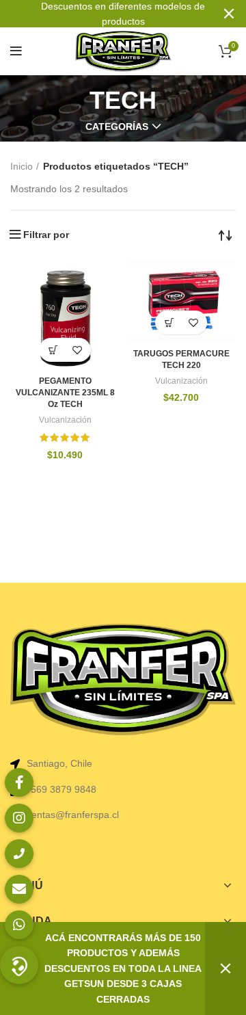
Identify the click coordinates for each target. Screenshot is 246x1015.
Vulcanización (65, 420)
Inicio (21, 166)
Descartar (225, 968)
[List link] (123, 789)
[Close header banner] (229, 13)
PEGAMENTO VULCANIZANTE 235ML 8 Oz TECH (65, 392)
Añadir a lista (77, 350)
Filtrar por (46, 234)
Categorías (116, 126)
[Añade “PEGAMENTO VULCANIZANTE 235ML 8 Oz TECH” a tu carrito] (53, 350)
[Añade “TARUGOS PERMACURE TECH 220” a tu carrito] (169, 322)
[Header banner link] (102, 13)
